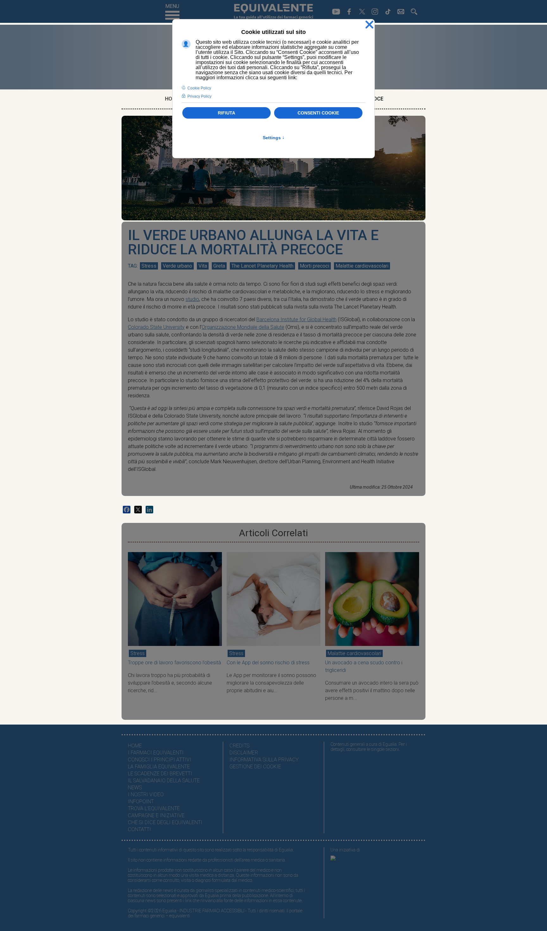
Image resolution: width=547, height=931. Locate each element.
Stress (148, 266)
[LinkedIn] (149, 509)
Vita (202, 266)
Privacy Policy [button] (199, 96)
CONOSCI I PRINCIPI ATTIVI (159, 760)
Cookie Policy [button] (199, 88)
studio (192, 299)
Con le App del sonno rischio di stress (268, 663)
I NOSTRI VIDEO (146, 794)
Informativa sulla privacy (264, 760)
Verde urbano (177, 266)
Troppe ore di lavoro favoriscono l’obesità (174, 663)
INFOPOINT (141, 801)
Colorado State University (156, 327)
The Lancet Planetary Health (262, 266)
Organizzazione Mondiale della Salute (243, 327)
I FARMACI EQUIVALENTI (156, 753)
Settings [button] (274, 137)
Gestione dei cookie (255, 767)
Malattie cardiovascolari (362, 266)
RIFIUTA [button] (226, 112)
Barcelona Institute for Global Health (296, 319)
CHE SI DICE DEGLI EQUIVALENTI (165, 822)
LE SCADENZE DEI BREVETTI (160, 774)
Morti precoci (314, 266)
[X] (138, 509)
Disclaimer (243, 753)
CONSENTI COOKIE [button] (318, 112)
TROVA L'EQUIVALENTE (154, 808)
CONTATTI (139, 829)
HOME (135, 746)
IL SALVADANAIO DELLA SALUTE (164, 781)
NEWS (135, 788)
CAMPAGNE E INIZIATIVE (156, 815)
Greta (219, 266)
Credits (239, 746)
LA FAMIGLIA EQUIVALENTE (159, 767)
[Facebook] (127, 509)
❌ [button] (369, 25)
